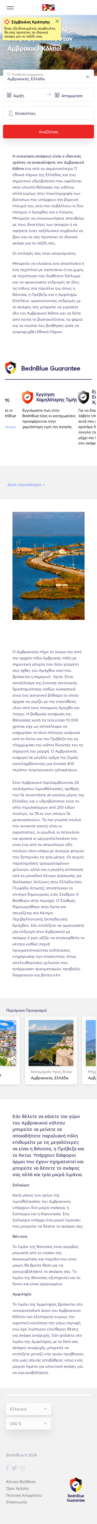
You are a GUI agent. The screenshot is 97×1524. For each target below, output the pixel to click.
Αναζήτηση (48, 131)
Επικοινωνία (16, 1502)
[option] (50, 420)
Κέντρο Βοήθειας (21, 1481)
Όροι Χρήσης (17, 1488)
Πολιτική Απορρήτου (24, 1495)
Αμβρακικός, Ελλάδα (51, 1074)
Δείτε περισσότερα (26, 484)
